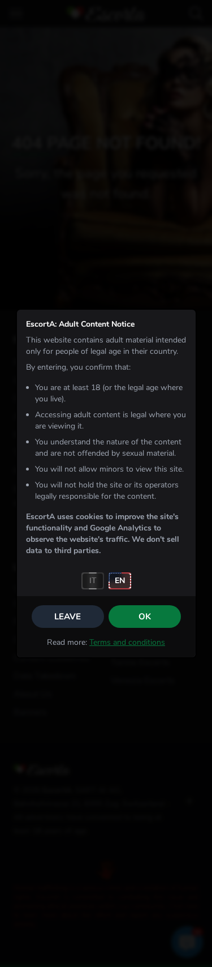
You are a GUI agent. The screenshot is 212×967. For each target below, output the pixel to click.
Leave (67, 616)
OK (145, 616)
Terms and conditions (127, 642)
